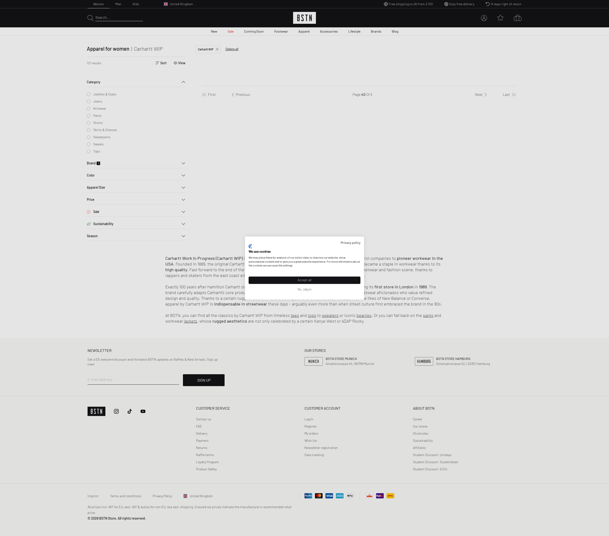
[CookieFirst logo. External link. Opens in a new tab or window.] (250, 246)
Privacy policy (350, 243)
